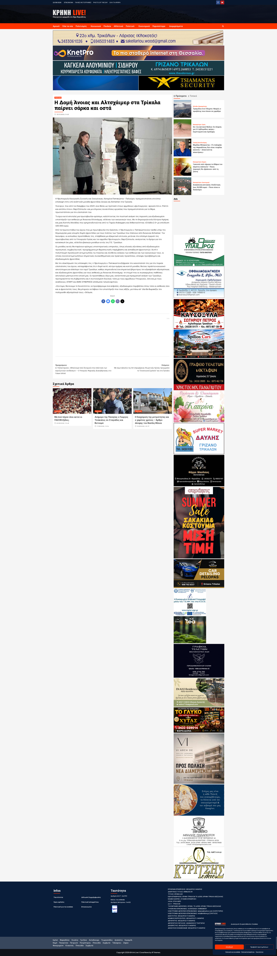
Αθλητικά (118, 26)
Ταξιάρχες (116, 943)
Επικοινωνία (86, 907)
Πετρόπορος (85, 943)
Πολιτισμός (81, 26)
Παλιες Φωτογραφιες (83, 2)
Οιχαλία (74, 940)
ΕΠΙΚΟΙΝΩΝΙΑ (68, 2)
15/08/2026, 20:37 (143, 426)
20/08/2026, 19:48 (62, 423)
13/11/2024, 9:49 (63, 114)
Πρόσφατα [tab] (180, 96)
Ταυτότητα (259, 952)
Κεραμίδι (128, 940)
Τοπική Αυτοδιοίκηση (200, 142)
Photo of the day (100, 2)
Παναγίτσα (63, 943)
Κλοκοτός (69, 945)
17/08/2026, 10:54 (103, 426)
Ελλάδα (195, 106)
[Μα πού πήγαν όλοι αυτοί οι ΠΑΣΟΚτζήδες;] (72, 401)
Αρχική (56, 26)
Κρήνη (55, 940)
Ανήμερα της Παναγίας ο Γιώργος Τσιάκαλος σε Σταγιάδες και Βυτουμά (111, 420)
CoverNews (144, 952)
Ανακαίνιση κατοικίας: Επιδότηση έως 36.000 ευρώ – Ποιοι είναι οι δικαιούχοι (206, 187)
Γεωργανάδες (107, 940)
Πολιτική (130, 26)
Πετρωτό (74, 943)
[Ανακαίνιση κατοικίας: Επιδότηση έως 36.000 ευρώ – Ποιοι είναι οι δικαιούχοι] (182, 186)
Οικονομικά (144, 26)
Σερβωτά (106, 943)
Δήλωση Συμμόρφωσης (91, 897)
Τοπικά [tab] (193, 96)
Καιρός (204, 162)
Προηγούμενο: (83, 369)
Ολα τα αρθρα (115, 2)
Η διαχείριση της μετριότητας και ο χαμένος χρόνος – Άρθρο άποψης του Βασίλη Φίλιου (152, 420)
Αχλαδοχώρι (94, 940)
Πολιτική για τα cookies (232, 952)
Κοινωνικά (96, 26)
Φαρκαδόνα (64, 940)
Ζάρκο (125, 943)
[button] (223, 26)
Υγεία (203, 124)
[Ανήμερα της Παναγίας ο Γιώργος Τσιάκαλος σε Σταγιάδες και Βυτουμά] (112, 401)
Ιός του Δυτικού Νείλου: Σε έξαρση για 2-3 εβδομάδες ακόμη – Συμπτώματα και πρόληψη (207, 129)
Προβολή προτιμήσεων (259, 947)
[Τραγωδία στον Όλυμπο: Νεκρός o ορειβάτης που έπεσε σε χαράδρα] (182, 109)
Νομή (55, 943)
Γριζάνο (83, 940)
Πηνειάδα (97, 943)
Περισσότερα (158, 26)
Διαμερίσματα (176, 26)
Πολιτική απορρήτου (247, 952)
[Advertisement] (112, 336)
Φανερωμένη (58, 945)
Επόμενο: (141, 368)
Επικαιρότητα (202, 106)
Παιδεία (107, 26)
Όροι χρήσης (59, 902)
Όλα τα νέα (67, 26)
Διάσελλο (119, 940)
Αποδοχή (229, 947)
